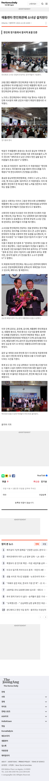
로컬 (44, 544)
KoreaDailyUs (7, 731)
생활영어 (5, 740)
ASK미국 (5, 716)
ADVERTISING (12, 762)
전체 (37, 544)
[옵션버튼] (45, 23)
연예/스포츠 (6, 711)
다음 (45, 617)
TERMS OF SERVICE (38, 762)
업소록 (4, 745)
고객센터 (11, 765)
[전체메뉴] (46, 3)
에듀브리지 (6, 736)
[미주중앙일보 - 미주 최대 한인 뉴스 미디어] (9, 4)
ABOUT (4, 762)
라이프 (4, 706)
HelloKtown (7, 721)
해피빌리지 (6, 755)
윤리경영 (4, 765)
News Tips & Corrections (23, 765)
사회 (3, 696)
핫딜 (3, 726)
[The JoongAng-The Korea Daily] (11, 682)
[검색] (42, 3)
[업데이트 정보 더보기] (20, 22)
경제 (3, 701)
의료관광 (5, 750)
